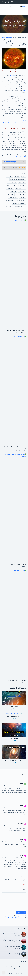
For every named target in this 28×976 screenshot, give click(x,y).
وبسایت (23, 894)
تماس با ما (6, 966)
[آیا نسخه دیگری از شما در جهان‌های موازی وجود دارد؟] (23, 947)
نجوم (5, 25)
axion (24, 90)
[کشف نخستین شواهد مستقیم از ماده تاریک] (14, 624)
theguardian (19, 157)
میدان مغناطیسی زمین (20, 206)
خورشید (8, 185)
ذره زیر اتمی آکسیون (20, 194)
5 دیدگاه (14, 26)
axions (23, 176)
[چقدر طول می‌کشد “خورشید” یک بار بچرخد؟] (14, 273)
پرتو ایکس (9, 176)
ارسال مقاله (14, 968)
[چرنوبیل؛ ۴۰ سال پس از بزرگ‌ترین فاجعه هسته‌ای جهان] (23, 941)
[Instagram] (5, 2)
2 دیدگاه (18, 450)
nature (24, 157)
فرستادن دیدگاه (21, 912)
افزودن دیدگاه (21, 899)
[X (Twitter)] (8, 2)
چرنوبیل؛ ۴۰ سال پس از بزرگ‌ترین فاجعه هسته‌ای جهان (11, 941)
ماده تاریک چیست (13, 197)
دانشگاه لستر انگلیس (7, 37)
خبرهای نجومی (8, 25)
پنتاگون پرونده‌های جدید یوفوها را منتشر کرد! (11, 954)
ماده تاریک (13, 75)
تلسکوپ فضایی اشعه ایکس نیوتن (17, 179)
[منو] (3, 6)
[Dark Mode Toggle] (3, 972)
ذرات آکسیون (10, 188)
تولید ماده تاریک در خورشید (19, 185)
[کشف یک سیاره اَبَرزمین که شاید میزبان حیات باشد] (23, 934)
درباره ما (11, 966)
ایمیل (23, 889)
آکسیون (17, 176)
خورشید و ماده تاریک (20, 188)
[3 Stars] (21, 167)
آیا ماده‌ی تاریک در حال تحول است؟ (18, 564)
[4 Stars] (19, 167)
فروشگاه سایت (17, 966)
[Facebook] (12, 2)
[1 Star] (24, 167)
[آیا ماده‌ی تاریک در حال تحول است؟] (14, 507)
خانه (23, 966)
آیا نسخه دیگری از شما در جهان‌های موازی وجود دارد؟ (12, 947)
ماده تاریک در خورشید (20, 200)
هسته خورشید (9, 206)
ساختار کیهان (10, 194)
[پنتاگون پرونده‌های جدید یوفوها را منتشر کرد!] (23, 954)
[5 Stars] (18, 167)
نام (24, 884)
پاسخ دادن (4, 785)
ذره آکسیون (14, 191)
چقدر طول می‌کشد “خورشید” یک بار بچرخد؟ (16, 330)
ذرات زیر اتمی (22, 191)
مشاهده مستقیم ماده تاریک (19, 203)
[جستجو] (2, 1)
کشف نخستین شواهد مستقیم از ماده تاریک (16, 681)
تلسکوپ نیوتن (22, 182)
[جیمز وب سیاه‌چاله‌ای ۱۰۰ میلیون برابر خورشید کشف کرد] (14, 390)
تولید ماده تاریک (12, 182)
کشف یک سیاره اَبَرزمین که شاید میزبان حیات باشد (11, 934)
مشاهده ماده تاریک (8, 200)
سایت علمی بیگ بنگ (14, 6)
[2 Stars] (22, 167)
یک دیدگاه (16, 332)
